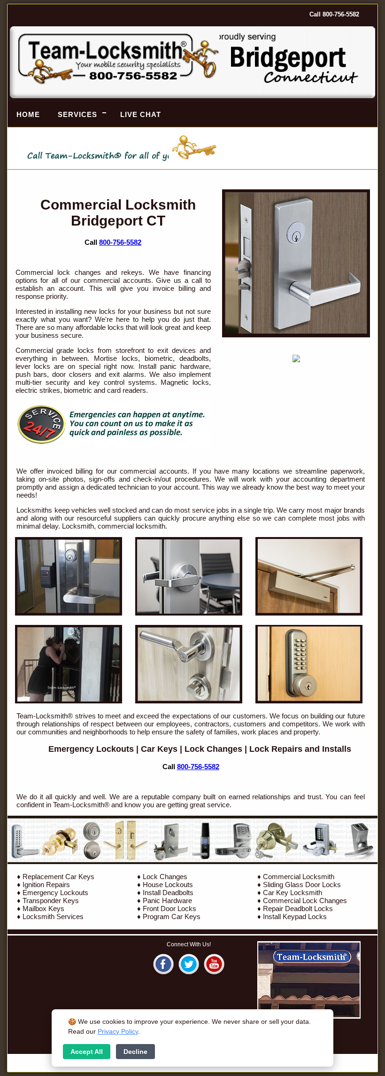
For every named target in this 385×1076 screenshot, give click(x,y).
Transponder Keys (51, 900)
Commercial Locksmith (298, 877)
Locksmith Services (53, 916)
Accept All (86, 1051)
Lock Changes (213, 749)
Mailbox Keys (43, 908)
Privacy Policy (118, 1031)
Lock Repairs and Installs (300, 749)
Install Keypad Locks (295, 916)
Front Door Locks (169, 908)
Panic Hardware (167, 900)
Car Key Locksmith (292, 893)
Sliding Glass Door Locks (302, 885)
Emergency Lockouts (91, 749)
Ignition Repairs (46, 885)
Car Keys (159, 749)
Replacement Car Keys (58, 877)
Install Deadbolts (168, 893)
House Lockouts (168, 885)
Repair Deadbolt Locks (298, 908)
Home (28, 114)
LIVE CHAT (140, 114)
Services (77, 114)
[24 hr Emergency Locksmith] (112, 445)
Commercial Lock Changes (305, 900)
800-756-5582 (120, 242)
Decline (135, 1051)
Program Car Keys (171, 916)
